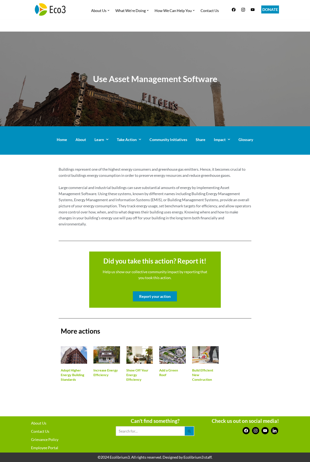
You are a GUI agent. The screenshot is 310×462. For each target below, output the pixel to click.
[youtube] (252, 9)
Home (62, 139)
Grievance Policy (44, 439)
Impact (220, 139)
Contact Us (210, 10)
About (80, 139)
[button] (108, 10)
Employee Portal (44, 447)
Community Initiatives (168, 139)
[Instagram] (243, 9)
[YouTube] (265, 430)
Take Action (127, 139)
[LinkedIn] (274, 430)
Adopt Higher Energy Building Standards (72, 375)
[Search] (189, 431)
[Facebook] (233, 9)
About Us (38, 423)
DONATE (270, 9)
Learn (99, 139)
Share (200, 139)
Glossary (246, 139)
